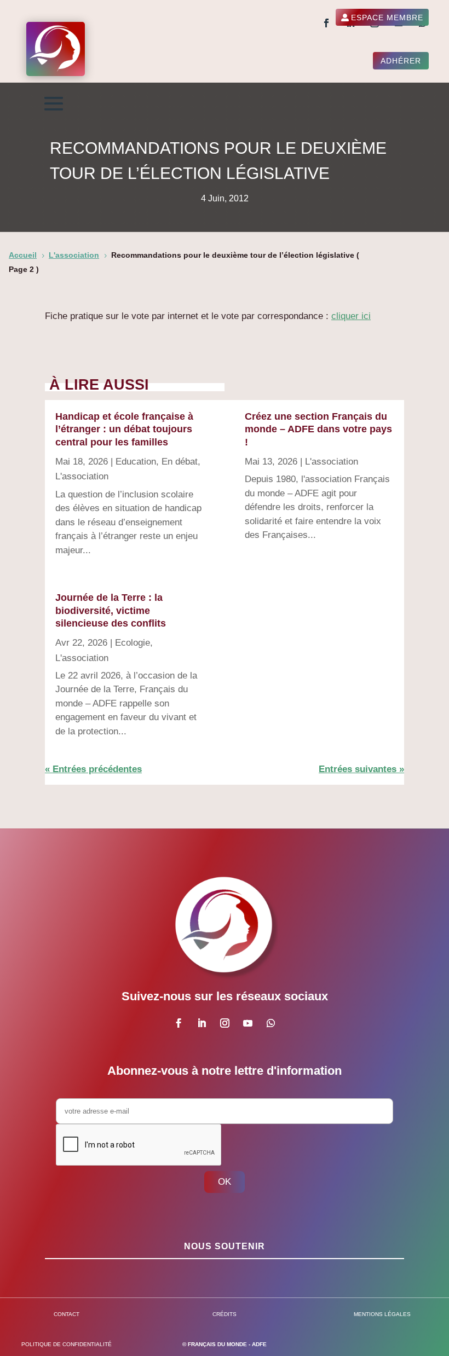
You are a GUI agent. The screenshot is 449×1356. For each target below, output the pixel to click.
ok (224, 1182)
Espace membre (387, 17)
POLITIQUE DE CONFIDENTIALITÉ (66, 1344)
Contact (66, 1314)
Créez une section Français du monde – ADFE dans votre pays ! (318, 429)
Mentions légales (382, 1314)
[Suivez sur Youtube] (247, 1023)
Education (136, 461)
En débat (180, 461)
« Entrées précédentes (93, 769)
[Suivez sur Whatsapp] (270, 1023)
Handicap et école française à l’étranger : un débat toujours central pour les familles (124, 429)
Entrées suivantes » (361, 769)
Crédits (224, 1314)
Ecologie (132, 643)
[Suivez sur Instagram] (224, 1023)
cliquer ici (351, 316)
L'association (81, 476)
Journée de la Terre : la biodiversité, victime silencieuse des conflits (110, 610)
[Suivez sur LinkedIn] (201, 1023)
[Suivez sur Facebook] (326, 23)
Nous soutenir (224, 1246)
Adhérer (401, 60)
